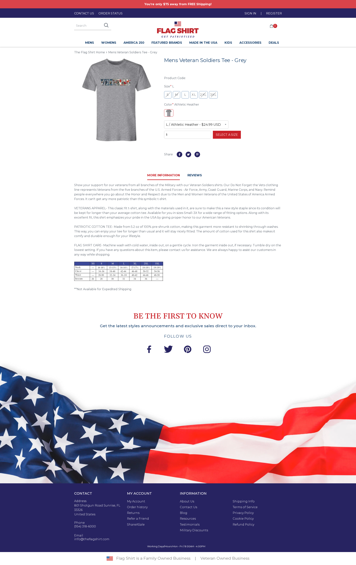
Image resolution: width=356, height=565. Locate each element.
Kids (228, 42)
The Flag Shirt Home (89, 52)
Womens (108, 42)
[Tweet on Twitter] (188, 154)
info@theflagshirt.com (91, 539)
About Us (187, 501)
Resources (188, 518)
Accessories (250, 42)
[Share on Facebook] (179, 154)
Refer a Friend (138, 518)
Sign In (250, 13)
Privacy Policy (243, 512)
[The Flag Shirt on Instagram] (206, 350)
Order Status (110, 13)
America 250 (133, 42)
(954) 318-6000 (85, 526)
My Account (136, 501)
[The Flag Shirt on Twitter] (168, 350)
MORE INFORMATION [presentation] (163, 175)
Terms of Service (245, 507)
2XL (203, 94)
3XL (213, 94)
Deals (274, 42)
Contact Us (84, 13)
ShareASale (136, 524)
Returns (133, 512)
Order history (137, 507)
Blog (183, 512)
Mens (89, 42)
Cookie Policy (243, 518)
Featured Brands (166, 42)
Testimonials (190, 524)
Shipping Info (244, 501)
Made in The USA (203, 42)
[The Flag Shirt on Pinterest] (187, 350)
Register (274, 13)
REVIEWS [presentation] (194, 175)
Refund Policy (243, 524)
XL (194, 94)
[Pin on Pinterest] (197, 154)
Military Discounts (194, 530)
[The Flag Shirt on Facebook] (149, 350)
